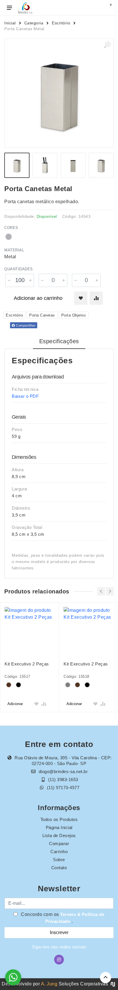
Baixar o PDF (25, 396)
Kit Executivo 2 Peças (27, 663)
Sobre (59, 859)
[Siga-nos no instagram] (59, 959)
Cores (11, 228)
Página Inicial (59, 827)
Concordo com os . (62, 918)
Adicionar (15, 704)
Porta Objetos (73, 315)
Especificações (59, 341)
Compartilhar (25, 325)
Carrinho (59, 851)
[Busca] (95, 8)
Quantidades (18, 269)
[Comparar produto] (96, 298)
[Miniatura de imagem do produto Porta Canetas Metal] (17, 165)
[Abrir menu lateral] (9, 8)
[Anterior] (101, 591)
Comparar (59, 843)
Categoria (34, 23)
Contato (59, 867)
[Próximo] (110, 591)
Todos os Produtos (59, 819)
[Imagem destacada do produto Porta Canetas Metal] (59, 93)
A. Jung (49, 983)
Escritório (61, 23)
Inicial (10, 23)
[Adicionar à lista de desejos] (80, 298)
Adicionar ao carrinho (38, 298)
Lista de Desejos (59, 835)
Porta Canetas (42, 315)
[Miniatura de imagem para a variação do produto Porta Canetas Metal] (101, 165)
